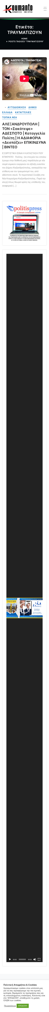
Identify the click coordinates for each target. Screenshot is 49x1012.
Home (24, 38)
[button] (24, 608)
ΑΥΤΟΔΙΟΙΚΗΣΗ (17, 107)
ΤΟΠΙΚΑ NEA (9, 117)
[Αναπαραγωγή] (10, 959)
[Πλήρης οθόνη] (39, 959)
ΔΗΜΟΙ (32, 107)
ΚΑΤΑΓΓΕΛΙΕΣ (23, 112)
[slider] (22, 959)
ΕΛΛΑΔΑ (7, 112)
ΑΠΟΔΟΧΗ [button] (22, 1006)
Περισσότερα (10, 1006)
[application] (24, 608)
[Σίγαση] (34, 959)
